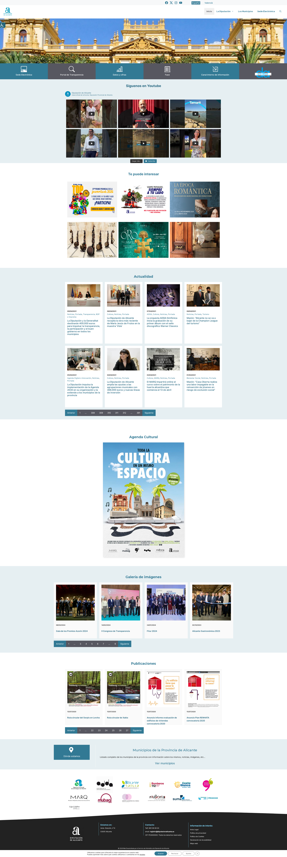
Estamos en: (106, 825)
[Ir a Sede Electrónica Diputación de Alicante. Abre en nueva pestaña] (24, 71)
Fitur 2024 (152, 631)
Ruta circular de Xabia (117, 717)
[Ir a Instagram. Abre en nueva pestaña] (176, 3)
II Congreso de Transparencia (115, 631)
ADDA (149, 314)
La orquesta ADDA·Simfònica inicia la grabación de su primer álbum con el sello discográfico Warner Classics (162, 322)
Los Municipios (245, 11)
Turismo (205, 314)
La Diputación (223, 11)
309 (101, 413)
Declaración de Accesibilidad (200, 840)
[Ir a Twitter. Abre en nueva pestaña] (171, 3)
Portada (78, 314)
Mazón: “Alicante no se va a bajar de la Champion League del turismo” (202, 321)
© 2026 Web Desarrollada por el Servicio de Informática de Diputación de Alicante (143, 848)
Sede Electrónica (266, 11)
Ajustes (188, 853)
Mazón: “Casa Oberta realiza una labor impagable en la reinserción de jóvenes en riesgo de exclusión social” (202, 386)
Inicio (209, 11)
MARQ (156, 378)
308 (93, 413)
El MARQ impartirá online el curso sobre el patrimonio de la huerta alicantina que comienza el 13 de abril (163, 386)
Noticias (70, 314)
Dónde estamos (72, 756)
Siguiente (149, 413)
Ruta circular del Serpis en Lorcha (83, 717)
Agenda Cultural (143, 437)
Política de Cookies (197, 836)
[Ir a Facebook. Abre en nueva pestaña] (166, 3)
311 (116, 413)
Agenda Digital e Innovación (79, 378)
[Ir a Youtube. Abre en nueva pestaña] (181, 3)
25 (113, 730)
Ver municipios (165, 763)
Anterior (71, 413)
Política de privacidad (198, 833)
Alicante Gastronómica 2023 (206, 631)
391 (138, 413)
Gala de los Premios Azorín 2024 (72, 631)
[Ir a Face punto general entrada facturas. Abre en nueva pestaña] (167, 71)
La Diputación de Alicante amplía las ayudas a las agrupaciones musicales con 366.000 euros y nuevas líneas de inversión (123, 387)
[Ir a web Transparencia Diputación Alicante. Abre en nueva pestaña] (72, 71)
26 (120, 730)
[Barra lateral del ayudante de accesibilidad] (2, 25)
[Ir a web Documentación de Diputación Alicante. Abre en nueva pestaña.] (120, 71)
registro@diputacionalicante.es (162, 831)
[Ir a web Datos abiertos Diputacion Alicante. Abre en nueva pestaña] (263, 71)
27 (127, 730)
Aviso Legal (194, 829)
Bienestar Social (193, 378)
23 (99, 730)
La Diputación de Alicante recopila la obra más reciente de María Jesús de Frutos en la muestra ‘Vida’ (123, 322)
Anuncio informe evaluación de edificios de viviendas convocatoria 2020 (162, 720)
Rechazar (174, 853)
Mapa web (194, 843)
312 (124, 413)
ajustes (142, 854)
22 (92, 730)
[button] (280, 11)
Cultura (110, 314)
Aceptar (161, 853)
